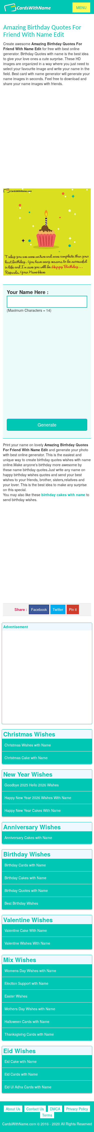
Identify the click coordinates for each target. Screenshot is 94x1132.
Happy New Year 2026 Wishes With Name (38, 797)
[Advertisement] (47, 136)
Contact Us (35, 1108)
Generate (47, 424)
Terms (47, 1115)
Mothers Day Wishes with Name (30, 1008)
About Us (13, 1108)
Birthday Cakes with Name (25, 877)
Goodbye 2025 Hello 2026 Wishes (32, 784)
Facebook (39, 609)
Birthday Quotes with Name (26, 890)
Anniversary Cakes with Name (28, 837)
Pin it (73, 609)
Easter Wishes (16, 995)
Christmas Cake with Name (26, 757)
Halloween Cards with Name (27, 1021)
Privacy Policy (77, 1108)
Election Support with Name (26, 983)
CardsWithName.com (19, 1123)
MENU (81, 7)
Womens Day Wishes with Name (30, 970)
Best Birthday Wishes (21, 903)
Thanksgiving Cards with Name (29, 1034)
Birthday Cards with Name (25, 864)
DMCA (55, 1108)
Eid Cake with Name (21, 1061)
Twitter (58, 609)
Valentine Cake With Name (26, 930)
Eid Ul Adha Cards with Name (28, 1086)
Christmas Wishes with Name (28, 744)
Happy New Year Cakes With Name (33, 810)
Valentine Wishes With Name (27, 943)
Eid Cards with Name (21, 1074)
